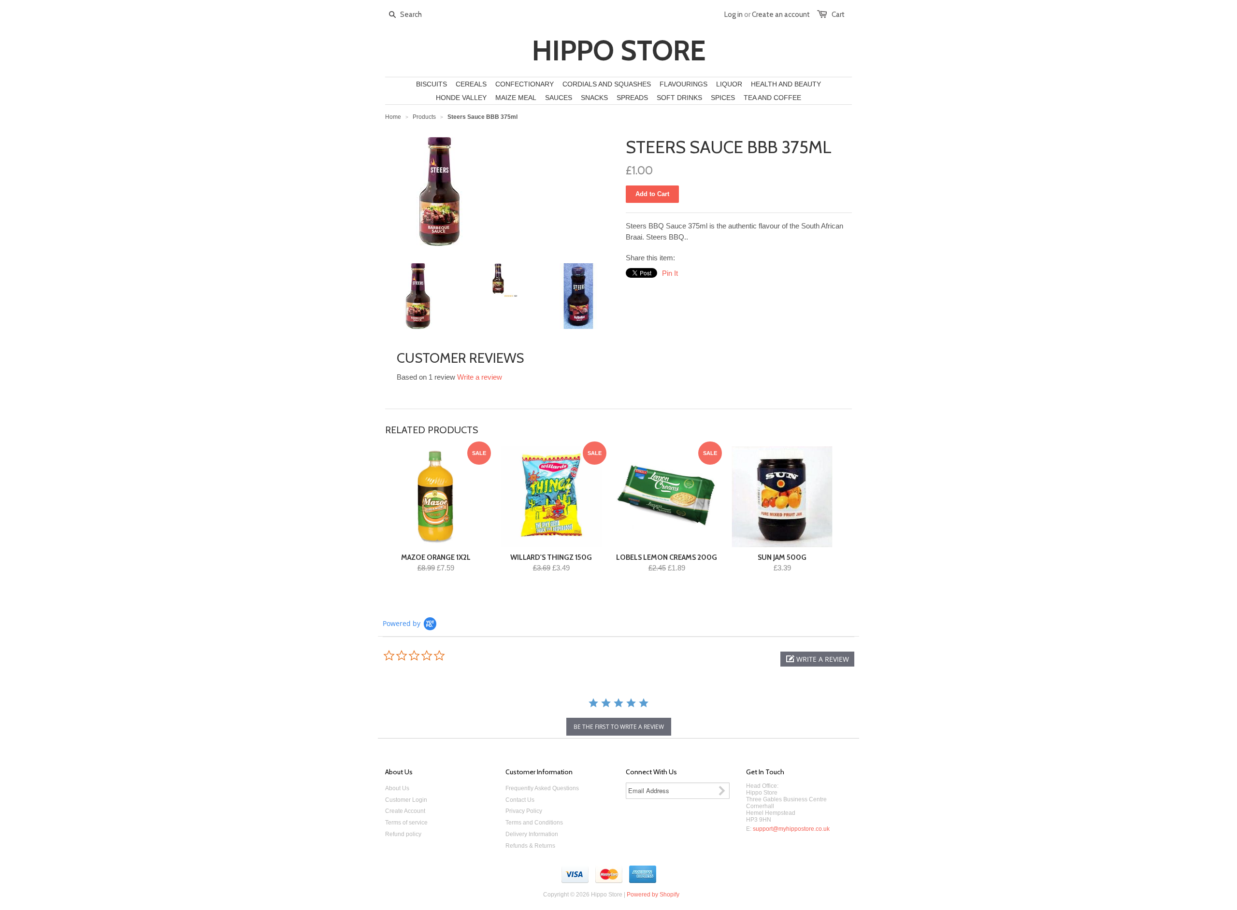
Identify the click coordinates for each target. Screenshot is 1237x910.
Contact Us (519, 799)
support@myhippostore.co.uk (791, 828)
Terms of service (406, 822)
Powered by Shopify (653, 894)
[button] (817, 659)
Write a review (479, 377)
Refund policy (403, 834)
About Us (397, 788)
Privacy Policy (523, 811)
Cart (838, 14)
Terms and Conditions (534, 822)
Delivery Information (531, 834)
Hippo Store (618, 51)
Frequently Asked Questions (542, 788)
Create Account (405, 811)
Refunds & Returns (530, 845)
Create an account (781, 14)
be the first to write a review (619, 727)
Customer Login (406, 799)
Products (424, 117)
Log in (733, 14)
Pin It (670, 273)
